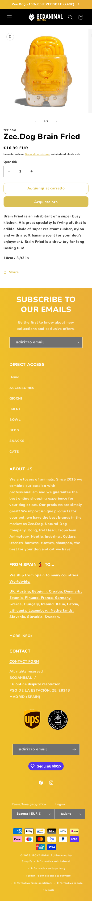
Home (14, 377)
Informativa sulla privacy (48, 868)
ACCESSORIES (21, 388)
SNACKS (17, 441)
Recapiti (48, 890)
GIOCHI (15, 398)
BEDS (14, 430)
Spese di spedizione (37, 154)
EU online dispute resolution (35, 684)
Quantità (10, 162)
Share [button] (14, 272)
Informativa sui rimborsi (53, 861)
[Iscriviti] (77, 342)
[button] (9, 17)
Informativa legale (70, 883)
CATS (14, 451)
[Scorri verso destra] (56, 121)
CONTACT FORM (24, 661)
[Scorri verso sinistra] (35, 121)
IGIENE (15, 409)
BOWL (15, 419)
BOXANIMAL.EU (43, 855)
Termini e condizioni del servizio (48, 875)
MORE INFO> (21, 635)
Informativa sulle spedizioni (33, 883)
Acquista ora (46, 202)
